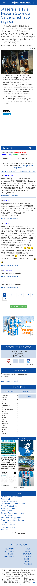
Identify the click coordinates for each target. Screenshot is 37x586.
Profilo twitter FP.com (9, 508)
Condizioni (28, 559)
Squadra (27, 551)
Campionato (27, 554)
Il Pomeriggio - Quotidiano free (13, 504)
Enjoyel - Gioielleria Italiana (11, 497)
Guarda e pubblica (18, 488)
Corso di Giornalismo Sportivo (12, 513)
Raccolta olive (6, 499)
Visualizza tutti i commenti (18, 306)
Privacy (27, 561)
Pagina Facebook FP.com (10, 506)
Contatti (27, 556)
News (28, 549)
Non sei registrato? (8, 171)
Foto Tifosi (9, 551)
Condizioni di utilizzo (28, 171)
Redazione (28, 564)
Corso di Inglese (7, 515)
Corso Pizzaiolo (7, 522)
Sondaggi (9, 554)
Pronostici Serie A (8, 527)
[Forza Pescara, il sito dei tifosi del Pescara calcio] (23, 2)
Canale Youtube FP (8, 511)
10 (5, 299)
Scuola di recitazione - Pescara (12, 520)
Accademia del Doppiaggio (11, 518)
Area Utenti (9, 549)
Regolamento (9, 556)
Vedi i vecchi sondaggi (9, 381)
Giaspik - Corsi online (9, 501)
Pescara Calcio (6, 529)
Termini (18, 584)
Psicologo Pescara (8, 525)
